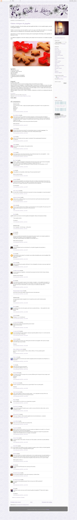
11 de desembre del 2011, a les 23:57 (20, 187)
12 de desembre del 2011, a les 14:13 (20, 287)
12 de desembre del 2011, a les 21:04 (20, 361)
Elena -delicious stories (18, 349)
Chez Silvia (15, 445)
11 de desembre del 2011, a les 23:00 (20, 133)
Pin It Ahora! (13, 93)
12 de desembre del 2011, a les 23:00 (20, 396)
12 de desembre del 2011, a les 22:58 (20, 388)
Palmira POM (15, 372)
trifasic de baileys (17, 197)
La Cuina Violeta (16, 322)
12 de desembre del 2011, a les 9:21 (20, 228)
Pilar (14, 280)
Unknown (15, 339)
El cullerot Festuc (17, 479)
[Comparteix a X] (13, 97)
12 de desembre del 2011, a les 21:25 (20, 369)
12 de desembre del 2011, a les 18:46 (20, 318)
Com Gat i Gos (16, 406)
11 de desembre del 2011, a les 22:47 (20, 125)
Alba (14, 232)
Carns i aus (57, 49)
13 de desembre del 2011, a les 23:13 (20, 434)
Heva (14, 253)
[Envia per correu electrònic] (11, 97)
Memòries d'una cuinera (59, 65)
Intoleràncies (57, 62)
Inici (31, 502)
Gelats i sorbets (58, 61)
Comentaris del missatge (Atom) (22, 504)
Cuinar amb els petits (19, 96)
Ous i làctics (28, 96)
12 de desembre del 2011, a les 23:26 (20, 410)
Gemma (14, 262)
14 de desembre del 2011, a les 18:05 (20, 461)
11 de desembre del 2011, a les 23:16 (20, 148)
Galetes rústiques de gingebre (20, 23)
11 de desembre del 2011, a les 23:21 (20, 156)
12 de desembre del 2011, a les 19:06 (20, 327)
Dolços (24, 96)
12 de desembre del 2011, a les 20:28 (20, 345)
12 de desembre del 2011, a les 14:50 (20, 293)
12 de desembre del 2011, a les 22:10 (20, 379)
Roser (14, 306)
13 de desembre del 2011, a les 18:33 (20, 424)
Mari (14, 465)
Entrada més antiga (47, 502)
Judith (14, 128)
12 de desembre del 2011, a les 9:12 (20, 221)
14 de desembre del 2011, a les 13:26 (20, 442)
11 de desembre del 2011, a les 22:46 (20, 111)
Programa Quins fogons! (18, 290)
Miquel (14, 399)
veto (14, 170)
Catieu (14, 144)
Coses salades (57, 53)
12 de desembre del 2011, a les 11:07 (20, 266)
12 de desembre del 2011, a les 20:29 (20, 353)
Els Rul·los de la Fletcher (59, 58)
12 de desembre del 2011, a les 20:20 (20, 335)
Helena (14, 205)
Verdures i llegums (58, 72)
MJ (13, 488)
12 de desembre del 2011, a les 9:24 (20, 242)
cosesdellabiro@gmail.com (60, 37)
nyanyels (15, 179)
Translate (63, 43)
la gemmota (15, 427)
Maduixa (15, 453)
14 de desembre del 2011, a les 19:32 (20, 469)
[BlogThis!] (12, 97)
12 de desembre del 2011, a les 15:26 (20, 302)
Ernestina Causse (17, 472)
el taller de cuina (16, 270)
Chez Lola (15, 357)
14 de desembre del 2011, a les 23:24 (20, 495)
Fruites (56, 59)
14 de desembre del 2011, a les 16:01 (20, 450)
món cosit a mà (16, 190)
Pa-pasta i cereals (58, 68)
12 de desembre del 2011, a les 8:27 (20, 201)
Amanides (57, 48)
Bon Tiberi (15, 160)
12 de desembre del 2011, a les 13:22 (20, 277)
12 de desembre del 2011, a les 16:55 (20, 311)
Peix (55, 69)
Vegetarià (56, 71)
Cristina (14, 315)
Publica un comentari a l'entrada (18, 497)
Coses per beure (58, 52)
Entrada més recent (16, 502)
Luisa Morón (15, 421)
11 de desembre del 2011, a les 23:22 (20, 175)
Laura (14, 152)
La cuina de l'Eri (16, 331)
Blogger (47, 509)
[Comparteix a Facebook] (14, 97)
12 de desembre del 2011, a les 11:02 (20, 259)
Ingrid (14, 136)
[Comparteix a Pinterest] (15, 97)
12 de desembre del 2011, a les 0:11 (20, 193)
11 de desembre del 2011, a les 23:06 (20, 140)
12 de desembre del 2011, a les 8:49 (20, 210)
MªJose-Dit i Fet (16, 414)
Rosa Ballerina (16, 115)
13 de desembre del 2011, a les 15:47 (20, 417)
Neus (14, 214)
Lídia (14, 245)
